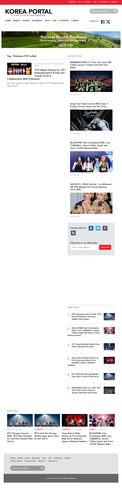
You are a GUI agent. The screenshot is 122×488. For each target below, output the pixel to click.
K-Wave (75, 21)
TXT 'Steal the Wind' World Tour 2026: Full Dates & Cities (86, 345)
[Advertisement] (91, 281)
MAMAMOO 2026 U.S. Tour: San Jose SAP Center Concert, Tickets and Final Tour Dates (91, 65)
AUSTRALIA (104, 2)
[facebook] (91, 228)
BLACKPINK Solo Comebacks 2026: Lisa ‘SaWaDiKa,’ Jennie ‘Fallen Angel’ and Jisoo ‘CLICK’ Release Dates (90, 145)
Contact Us (52, 461)
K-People (64, 21)
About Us (42, 461)
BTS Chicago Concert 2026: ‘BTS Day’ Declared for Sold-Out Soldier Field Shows (87, 316)
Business (37, 21)
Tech (47, 21)
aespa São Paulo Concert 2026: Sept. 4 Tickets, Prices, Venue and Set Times (89, 105)
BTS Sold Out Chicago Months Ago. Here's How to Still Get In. (85, 375)
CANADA (114, 2)
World (16, 21)
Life (55, 21)
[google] (105, 228)
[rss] (73, 233)
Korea (26, 21)
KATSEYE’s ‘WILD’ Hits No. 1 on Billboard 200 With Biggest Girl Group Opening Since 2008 (91, 187)
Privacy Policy (16, 461)
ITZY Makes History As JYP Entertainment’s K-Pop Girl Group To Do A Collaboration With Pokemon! (36, 74)
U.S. (79, 2)
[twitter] (98, 228)
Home (8, 21)
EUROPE (87, 2)
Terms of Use (30, 461)
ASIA (95, 2)
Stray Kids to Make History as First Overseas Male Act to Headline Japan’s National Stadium (83, 361)
